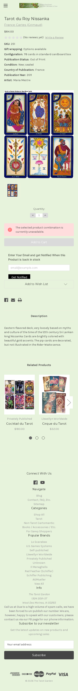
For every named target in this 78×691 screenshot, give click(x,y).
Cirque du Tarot (54, 423)
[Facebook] (6, 300)
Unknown (39, 563)
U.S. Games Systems (39, 546)
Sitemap (39, 504)
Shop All (39, 514)
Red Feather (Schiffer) (39, 571)
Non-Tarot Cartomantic (39, 523)
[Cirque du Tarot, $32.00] (54, 394)
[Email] (13, 300)
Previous (5, 402)
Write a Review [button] (54, 37)
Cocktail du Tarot (19, 423)
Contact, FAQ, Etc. (39, 500)
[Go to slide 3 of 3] (43, 437)
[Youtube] (42, 482)
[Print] (20, 300)
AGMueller (39, 579)
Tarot (39, 518)
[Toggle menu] (5, 5)
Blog (39, 495)
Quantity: (39, 208)
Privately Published (39, 558)
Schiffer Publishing (39, 575)
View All (39, 583)
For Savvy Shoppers (39, 531)
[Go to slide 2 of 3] (36, 437)
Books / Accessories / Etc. (39, 527)
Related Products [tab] (39, 365)
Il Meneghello (39, 567)
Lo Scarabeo (39, 542)
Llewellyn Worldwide (39, 554)
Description (39, 316)
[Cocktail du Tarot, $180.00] (19, 394)
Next (69, 402)
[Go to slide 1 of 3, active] (30, 437)
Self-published (39, 550)
